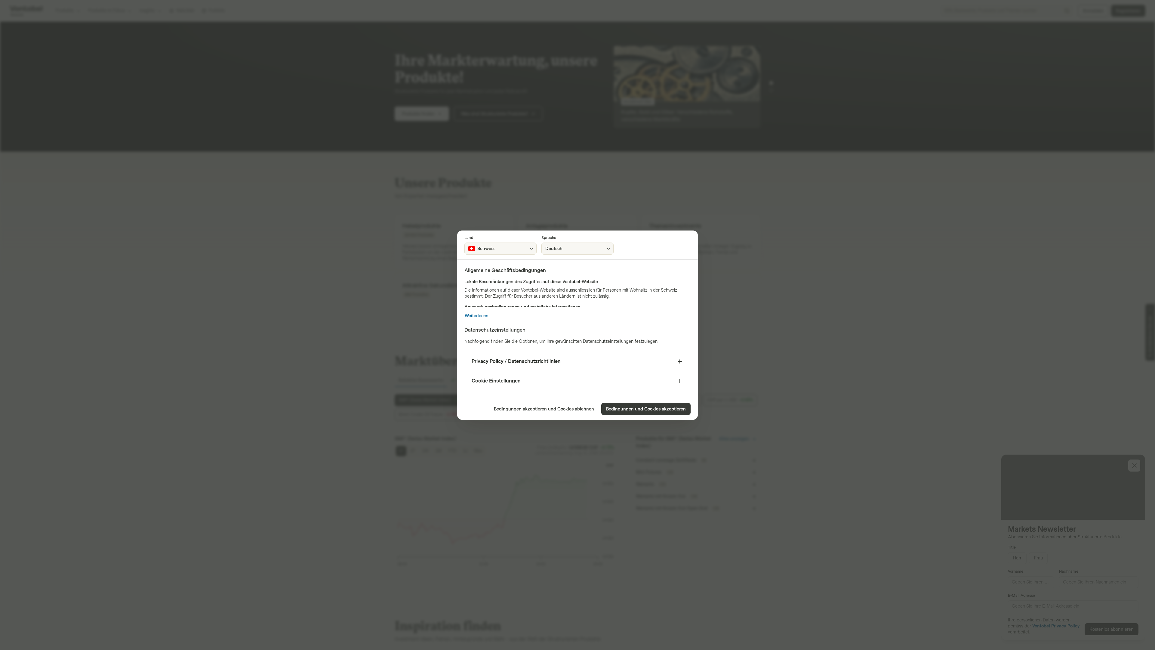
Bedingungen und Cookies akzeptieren (646, 409)
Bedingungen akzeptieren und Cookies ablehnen (544, 409)
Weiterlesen (476, 315)
